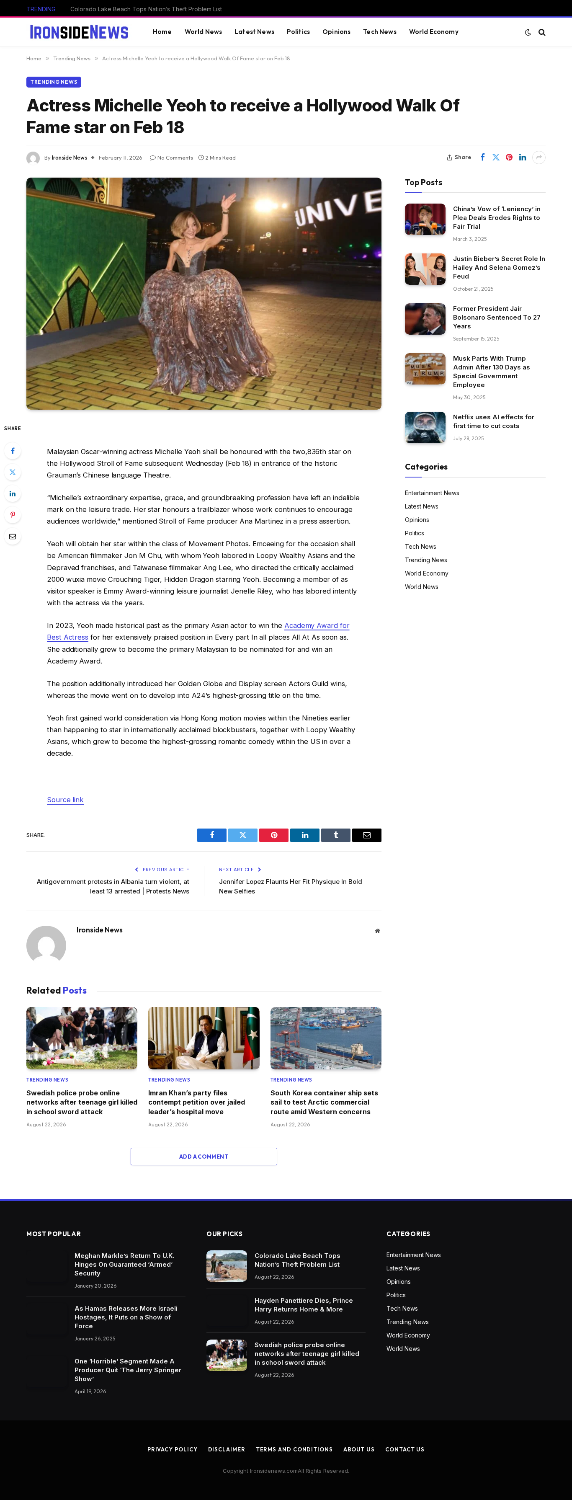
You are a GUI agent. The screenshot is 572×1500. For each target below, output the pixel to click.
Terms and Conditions (294, 1449)
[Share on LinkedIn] (522, 157)
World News (203, 32)
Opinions (336, 32)
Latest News (254, 32)
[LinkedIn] (12, 493)
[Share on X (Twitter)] (496, 157)
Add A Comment (204, 1156)
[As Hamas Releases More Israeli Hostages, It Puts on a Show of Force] (46, 1319)
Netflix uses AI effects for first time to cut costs (493, 421)
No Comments (175, 157)
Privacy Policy (172, 1449)
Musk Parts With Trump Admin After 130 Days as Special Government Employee (491, 371)
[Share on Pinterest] (509, 157)
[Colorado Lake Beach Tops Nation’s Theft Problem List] (226, 1266)
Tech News (379, 32)
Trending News (54, 82)
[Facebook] (12, 450)
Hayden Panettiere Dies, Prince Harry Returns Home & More (153, 9)
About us (359, 1449)
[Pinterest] (12, 514)
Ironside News (69, 157)
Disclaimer (226, 1449)
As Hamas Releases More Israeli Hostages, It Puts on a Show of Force (126, 1317)
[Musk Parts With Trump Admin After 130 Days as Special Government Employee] (425, 369)
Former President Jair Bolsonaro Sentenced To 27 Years (497, 317)
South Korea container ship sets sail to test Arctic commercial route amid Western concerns (324, 1102)
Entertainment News (432, 492)
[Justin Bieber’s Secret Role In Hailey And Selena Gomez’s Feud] (425, 269)
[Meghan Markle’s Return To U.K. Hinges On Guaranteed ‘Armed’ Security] (46, 1266)
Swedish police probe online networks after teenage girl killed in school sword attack (81, 1102)
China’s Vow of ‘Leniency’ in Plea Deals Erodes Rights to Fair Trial (497, 217)
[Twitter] (12, 472)
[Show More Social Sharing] (539, 157)
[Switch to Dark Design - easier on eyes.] (528, 32)
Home (162, 32)
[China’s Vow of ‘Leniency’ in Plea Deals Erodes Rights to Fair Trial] (425, 219)
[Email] (12, 536)
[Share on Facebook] (482, 157)
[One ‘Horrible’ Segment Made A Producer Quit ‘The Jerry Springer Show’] (46, 1371)
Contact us (405, 1449)
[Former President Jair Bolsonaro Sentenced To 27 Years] (425, 319)
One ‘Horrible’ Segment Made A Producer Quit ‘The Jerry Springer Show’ (128, 1370)
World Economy (434, 32)
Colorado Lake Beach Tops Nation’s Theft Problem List (297, 1260)
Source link (65, 799)
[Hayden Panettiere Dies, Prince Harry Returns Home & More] (226, 1311)
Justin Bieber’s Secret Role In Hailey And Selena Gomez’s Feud (499, 267)
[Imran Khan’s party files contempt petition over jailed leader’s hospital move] (203, 1038)
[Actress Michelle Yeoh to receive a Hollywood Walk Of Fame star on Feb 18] (203, 294)
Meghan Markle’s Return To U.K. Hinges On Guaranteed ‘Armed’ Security (124, 1264)
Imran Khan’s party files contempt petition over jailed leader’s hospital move (196, 1102)
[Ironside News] (79, 32)
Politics (298, 32)
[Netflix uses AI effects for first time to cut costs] (425, 427)
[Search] (541, 32)
